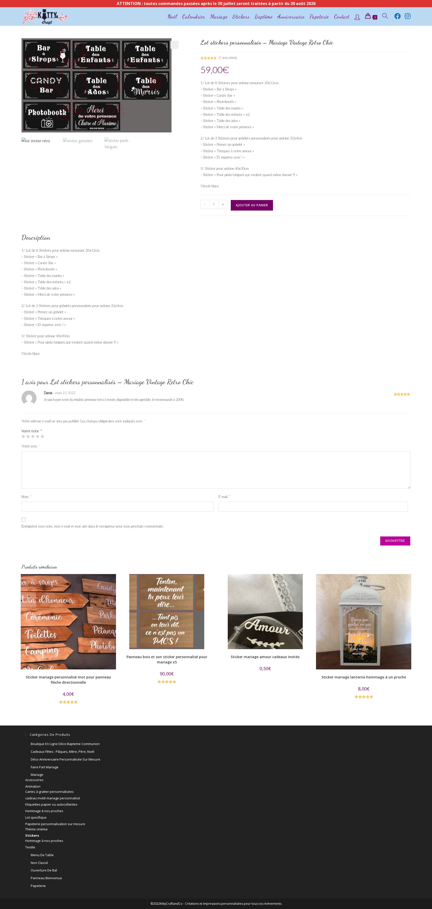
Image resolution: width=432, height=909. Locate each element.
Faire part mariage (44, 767)
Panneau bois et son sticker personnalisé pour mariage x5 (166, 659)
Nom (27, 497)
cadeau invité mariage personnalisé (52, 798)
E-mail (224, 497)
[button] (174, 45)
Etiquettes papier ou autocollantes (51, 804)
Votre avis (31, 446)
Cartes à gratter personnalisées (49, 791)
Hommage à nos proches (44, 811)
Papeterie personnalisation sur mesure (55, 824)
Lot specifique (35, 817)
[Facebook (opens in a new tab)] (397, 16)
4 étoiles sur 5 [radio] (37, 436)
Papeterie (38, 885)
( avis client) (228, 58)
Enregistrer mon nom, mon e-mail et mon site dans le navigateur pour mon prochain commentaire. (93, 526)
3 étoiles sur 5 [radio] (32, 436)
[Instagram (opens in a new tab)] (407, 16)
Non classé (39, 862)
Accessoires (34, 780)
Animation (32, 786)
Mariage (37, 774)
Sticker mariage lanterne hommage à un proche (364, 677)
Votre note (32, 431)
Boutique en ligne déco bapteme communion (65, 744)
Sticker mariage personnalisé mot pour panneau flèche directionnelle (68, 680)
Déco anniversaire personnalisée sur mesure (65, 759)
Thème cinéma (36, 829)
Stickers (32, 835)
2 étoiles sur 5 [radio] (28, 436)
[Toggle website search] (385, 17)
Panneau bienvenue (46, 878)
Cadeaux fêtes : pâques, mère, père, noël (62, 751)
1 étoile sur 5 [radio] (23, 436)
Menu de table (42, 855)
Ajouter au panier (252, 205)
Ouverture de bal (44, 870)
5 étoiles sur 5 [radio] (42, 436)
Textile (30, 847)
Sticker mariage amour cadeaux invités (265, 656)
